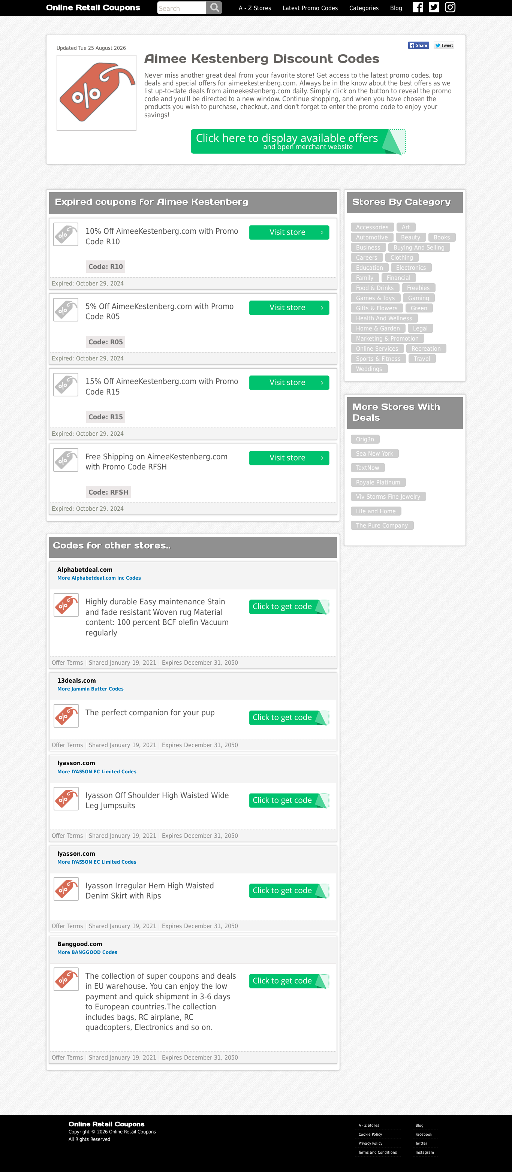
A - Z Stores (255, 8)
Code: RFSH (108, 492)
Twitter (421, 1143)
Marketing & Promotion (387, 338)
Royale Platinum (378, 482)
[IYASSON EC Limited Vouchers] (66, 798)
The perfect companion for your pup (150, 712)
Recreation (426, 348)
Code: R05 (105, 342)
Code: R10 (105, 267)
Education (369, 267)
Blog (396, 8)
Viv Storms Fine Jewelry (388, 496)
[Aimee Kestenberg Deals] (65, 234)
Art (406, 227)
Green (419, 308)
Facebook (424, 1134)
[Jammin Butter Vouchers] (66, 716)
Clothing (402, 257)
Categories (364, 8)
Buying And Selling (419, 247)
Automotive (372, 237)
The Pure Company (382, 525)
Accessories (372, 227)
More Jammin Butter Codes (90, 689)
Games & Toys (375, 298)
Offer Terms (67, 662)
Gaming (418, 298)
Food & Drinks (375, 288)
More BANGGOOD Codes (87, 952)
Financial (398, 277)
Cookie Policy (370, 1134)
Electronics (411, 267)
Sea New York (374, 453)
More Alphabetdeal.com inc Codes (99, 578)
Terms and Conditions (378, 1152)
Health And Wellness (384, 318)
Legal (420, 328)
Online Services (377, 348)
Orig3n (365, 439)
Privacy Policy (370, 1143)
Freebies (418, 288)
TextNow (367, 467)
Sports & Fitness (378, 358)
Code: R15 (105, 417)
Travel (422, 358)
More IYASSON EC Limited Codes (96, 771)
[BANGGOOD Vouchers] (66, 979)
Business (368, 247)
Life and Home (376, 511)
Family (365, 277)
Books (442, 237)
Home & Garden (378, 328)
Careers (366, 257)
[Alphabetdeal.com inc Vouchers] (66, 605)
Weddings (369, 368)
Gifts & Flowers (377, 308)
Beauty (411, 237)
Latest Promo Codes (310, 8)
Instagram (425, 1152)
